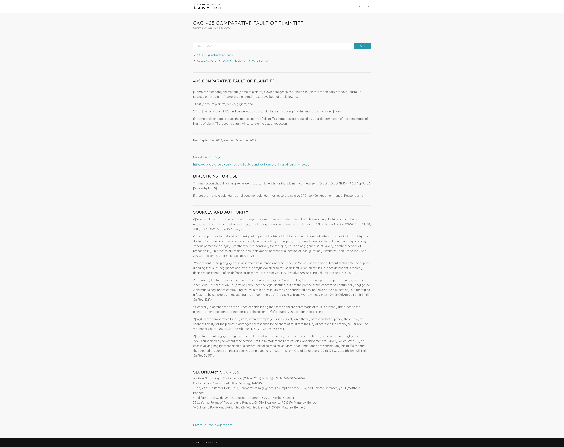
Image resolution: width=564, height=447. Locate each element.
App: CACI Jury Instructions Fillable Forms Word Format (232, 60)
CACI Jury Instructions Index (215, 55)
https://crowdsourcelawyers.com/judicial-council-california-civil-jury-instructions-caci (251, 164)
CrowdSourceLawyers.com (212, 425)
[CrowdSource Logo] (207, 6)
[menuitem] (361, 6)
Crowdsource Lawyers (208, 157)
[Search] (368, 6)
